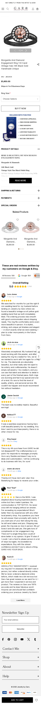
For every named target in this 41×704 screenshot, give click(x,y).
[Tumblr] (35, 639)
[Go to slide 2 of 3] (21, 249)
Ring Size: (6, 93)
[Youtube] (22, 639)
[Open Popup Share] (38, 64)
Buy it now (20, 108)
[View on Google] (3, 295)
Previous (15, 50)
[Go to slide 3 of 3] (23, 249)
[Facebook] (2, 639)
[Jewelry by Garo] (20, 9)
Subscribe (20, 629)
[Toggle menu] (3, 9)
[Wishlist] (17, 219)
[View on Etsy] (3, 440)
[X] (28, 639)
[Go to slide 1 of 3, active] (18, 249)
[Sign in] (33, 8)
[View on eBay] (3, 470)
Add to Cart (17, 700)
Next (26, 50)
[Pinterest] (9, 639)
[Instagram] (15, 639)
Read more (20, 180)
